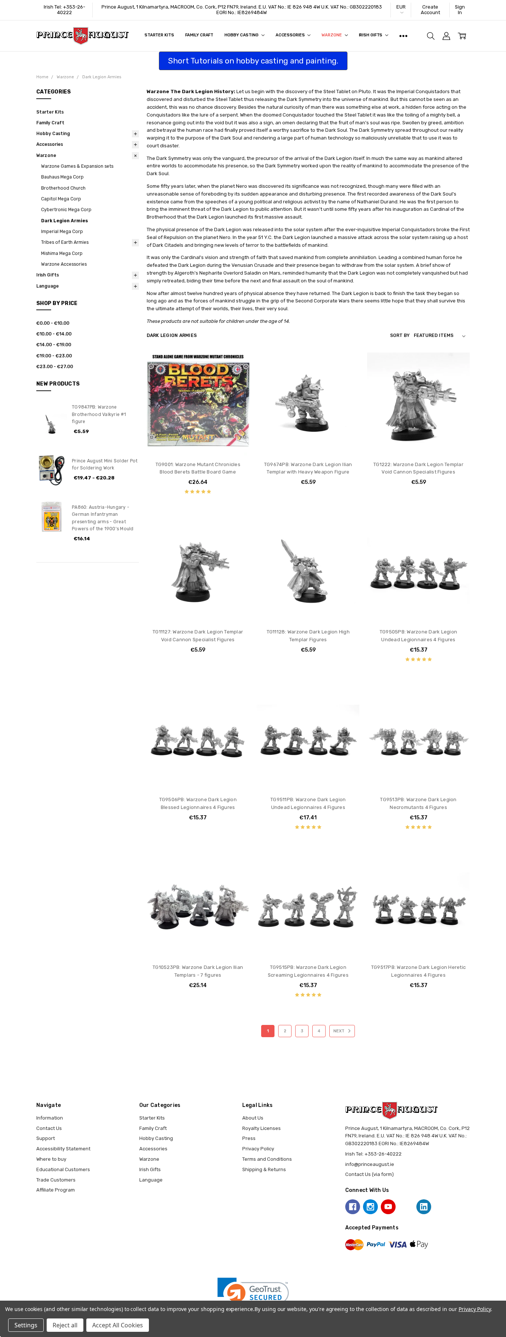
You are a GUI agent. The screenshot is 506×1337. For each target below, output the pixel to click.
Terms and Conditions (267, 1159)
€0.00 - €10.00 (52, 323)
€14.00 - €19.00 (53, 344)
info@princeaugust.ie (369, 1164)
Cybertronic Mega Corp (66, 209)
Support (45, 1138)
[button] (253, 1295)
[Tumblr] (406, 1206)
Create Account (430, 9)
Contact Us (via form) (369, 1174)
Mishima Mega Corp (62, 253)
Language (47, 286)
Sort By (400, 335)
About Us (252, 1118)
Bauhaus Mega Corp (62, 177)
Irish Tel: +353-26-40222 (64, 9)
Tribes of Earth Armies (65, 242)
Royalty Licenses (261, 1128)
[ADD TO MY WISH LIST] (237, 388)
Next (339, 1031)
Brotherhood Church (63, 188)
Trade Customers (56, 1180)
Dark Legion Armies (64, 220)
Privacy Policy (258, 1148)
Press (249, 1138)
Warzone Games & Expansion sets (77, 166)
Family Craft (199, 35)
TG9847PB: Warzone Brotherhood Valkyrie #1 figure (99, 414)
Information (49, 1118)
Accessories (291, 35)
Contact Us (49, 1128)
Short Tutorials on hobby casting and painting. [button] (253, 60)
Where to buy (51, 1159)
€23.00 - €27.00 (54, 366)
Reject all (65, 1325)
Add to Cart (198, 426)
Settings (25, 1325)
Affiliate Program (55, 1190)
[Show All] (403, 36)
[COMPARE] (237, 376)
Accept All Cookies (117, 1325)
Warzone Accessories (64, 264)
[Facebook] (352, 1206)
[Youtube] (388, 1206)
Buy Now (198, 441)
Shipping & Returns (264, 1169)
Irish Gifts (371, 35)
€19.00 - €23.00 (54, 355)
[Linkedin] (423, 1206)
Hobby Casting (241, 35)
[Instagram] (370, 1206)
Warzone (332, 35)
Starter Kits (159, 35)
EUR (401, 7)
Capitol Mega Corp (61, 198)
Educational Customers (63, 1169)
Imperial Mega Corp (62, 231)
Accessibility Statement (63, 1148)
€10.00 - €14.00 (53, 334)
